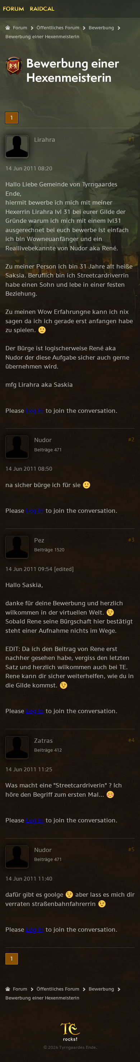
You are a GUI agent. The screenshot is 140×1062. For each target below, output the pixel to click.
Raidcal (42, 8)
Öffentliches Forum (58, 28)
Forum (13, 8)
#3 (131, 539)
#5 (131, 849)
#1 (131, 139)
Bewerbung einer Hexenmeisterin (42, 37)
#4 (131, 740)
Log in (35, 411)
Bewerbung (101, 28)
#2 (131, 439)
